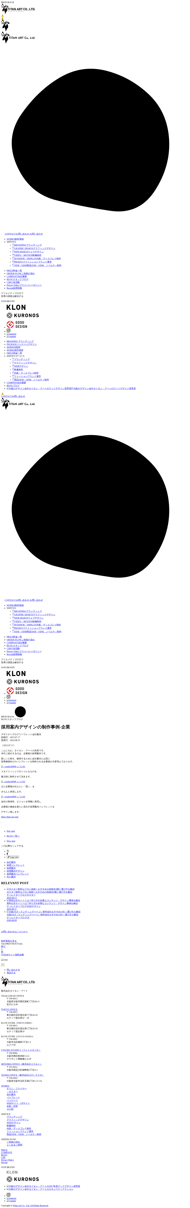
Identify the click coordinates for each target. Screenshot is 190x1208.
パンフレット (13, 1097)
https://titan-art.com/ (9, 817)
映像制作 (11, 1125)
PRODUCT (32, 262)
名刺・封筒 (12, 1106)
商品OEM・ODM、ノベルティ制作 (24, 1134)
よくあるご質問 (14, 1145)
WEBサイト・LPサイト (18, 1103)
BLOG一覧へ (13, 836)
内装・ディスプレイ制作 (19, 1128)
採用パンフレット (15, 865)
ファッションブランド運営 (20, 1131)
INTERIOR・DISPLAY (36, 258)
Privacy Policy (24, 285)
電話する (11, 973)
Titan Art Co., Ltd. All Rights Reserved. (31, 1205)
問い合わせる (13, 970)
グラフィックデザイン (18, 1119)
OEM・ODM (36, 265)
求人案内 (11, 877)
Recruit (14, 288)
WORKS (15, 239)
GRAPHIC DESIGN (33, 248)
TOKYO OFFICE (9, 1009)
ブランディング (14, 1117)
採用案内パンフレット (18, 874)
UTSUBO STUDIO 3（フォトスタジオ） (21, 1050)
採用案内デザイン (15, 871)
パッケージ (12, 1100)
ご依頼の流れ (13, 1142)
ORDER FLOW (21, 273)
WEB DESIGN (28, 252)
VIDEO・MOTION (26, 255)
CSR (13, 282)
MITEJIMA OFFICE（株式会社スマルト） (21, 1064)
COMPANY (17, 276)
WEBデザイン (14, 1122)
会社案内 (11, 862)
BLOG (18, 279)
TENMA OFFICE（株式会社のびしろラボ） (22, 1075)
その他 (10, 1109)
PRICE (14, 270)
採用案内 (11, 868)
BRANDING (27, 245)
